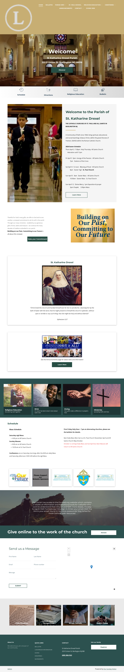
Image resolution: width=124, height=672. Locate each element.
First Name (12, 557)
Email (11, 565)
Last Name (37, 557)
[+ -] (91, 568)
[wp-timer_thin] (21, 92)
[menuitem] (40, 5)
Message (12, 573)
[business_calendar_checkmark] (102, 92)
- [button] (69, 551)
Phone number (39, 565)
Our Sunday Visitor (110, 669)
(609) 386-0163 (67, 655)
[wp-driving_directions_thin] (48, 92)
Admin (10, 669)
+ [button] (69, 549)
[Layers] (114, 549)
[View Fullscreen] (69, 555)
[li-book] (75, 92)
